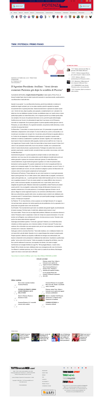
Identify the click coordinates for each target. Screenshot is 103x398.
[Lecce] (53, 17)
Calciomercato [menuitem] (40, 12)
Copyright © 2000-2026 (17, 380)
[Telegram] (81, 1)
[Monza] (61, 17)
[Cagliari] (20, 17)
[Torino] (82, 17)
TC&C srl (17, 371)
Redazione (44, 370)
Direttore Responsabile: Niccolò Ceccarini (23, 374)
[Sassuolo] (78, 17)
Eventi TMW (45, 372)
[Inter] (41, 17)
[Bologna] (16, 17)
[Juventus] (45, 17)
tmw (13, 44)
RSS (43, 377)
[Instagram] (76, 1)
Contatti (44, 379)
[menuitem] (11, 13)
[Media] (84, 1)
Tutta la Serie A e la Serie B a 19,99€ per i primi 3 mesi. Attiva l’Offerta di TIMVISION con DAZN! (34, 256)
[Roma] (74, 17)
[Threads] (74, 1)
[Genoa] (37, 17)
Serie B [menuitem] (26, 12)
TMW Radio (32, 1)
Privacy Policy (45, 383)
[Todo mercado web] (87, 1)
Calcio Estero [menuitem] (49, 12)
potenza (23, 44)
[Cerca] (92, 13)
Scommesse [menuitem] (73, 12)
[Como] (24, 17)
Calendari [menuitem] (65, 12)
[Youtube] (79, 1)
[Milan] (57, 17)
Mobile (43, 375)
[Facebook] (69, 1)
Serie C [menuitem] (32, 12)
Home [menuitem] (15, 12)
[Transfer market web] (90, 1)
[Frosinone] (33, 17)
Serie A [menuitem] (21, 12)
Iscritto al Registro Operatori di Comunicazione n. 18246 (23, 377)
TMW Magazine (40, 1)
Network (14, 1)
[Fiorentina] (29, 17)
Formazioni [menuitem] (58, 12)
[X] (71, 1)
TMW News (48, 1)
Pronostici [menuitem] (81, 12)
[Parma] (70, 17)
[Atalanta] (12, 17)
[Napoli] (66, 17)
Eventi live (21, 1)
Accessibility (45, 381)
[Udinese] (86, 17)
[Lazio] (49, 17)
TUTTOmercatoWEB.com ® (27, 380)
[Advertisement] (51, 319)
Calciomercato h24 (57, 1)
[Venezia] (90, 17)
